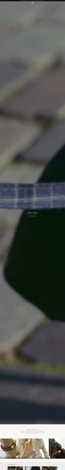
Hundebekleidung (36, 457)
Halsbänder (2, 457)
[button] (1, 3)
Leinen (18, 457)
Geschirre (50, 457)
